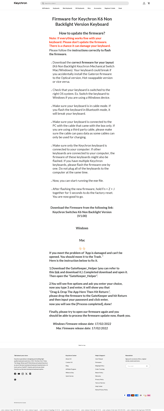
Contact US (69, 362)
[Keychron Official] (15, 379)
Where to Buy (70, 372)
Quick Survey (69, 376)
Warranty (98, 376)
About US (68, 359)
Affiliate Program (71, 369)
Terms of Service (100, 383)
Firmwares (98, 362)
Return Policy (99, 372)
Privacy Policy (99, 379)
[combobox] (84, 3)
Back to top (82, 345)
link (57, 272)
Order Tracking (99, 369)
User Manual (99, 359)
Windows (82, 228)
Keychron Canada (22, 402)
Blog (67, 366)
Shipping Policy (99, 366)
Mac (82, 240)
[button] (149, 3)
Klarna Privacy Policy (101, 389)
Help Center (98, 386)
